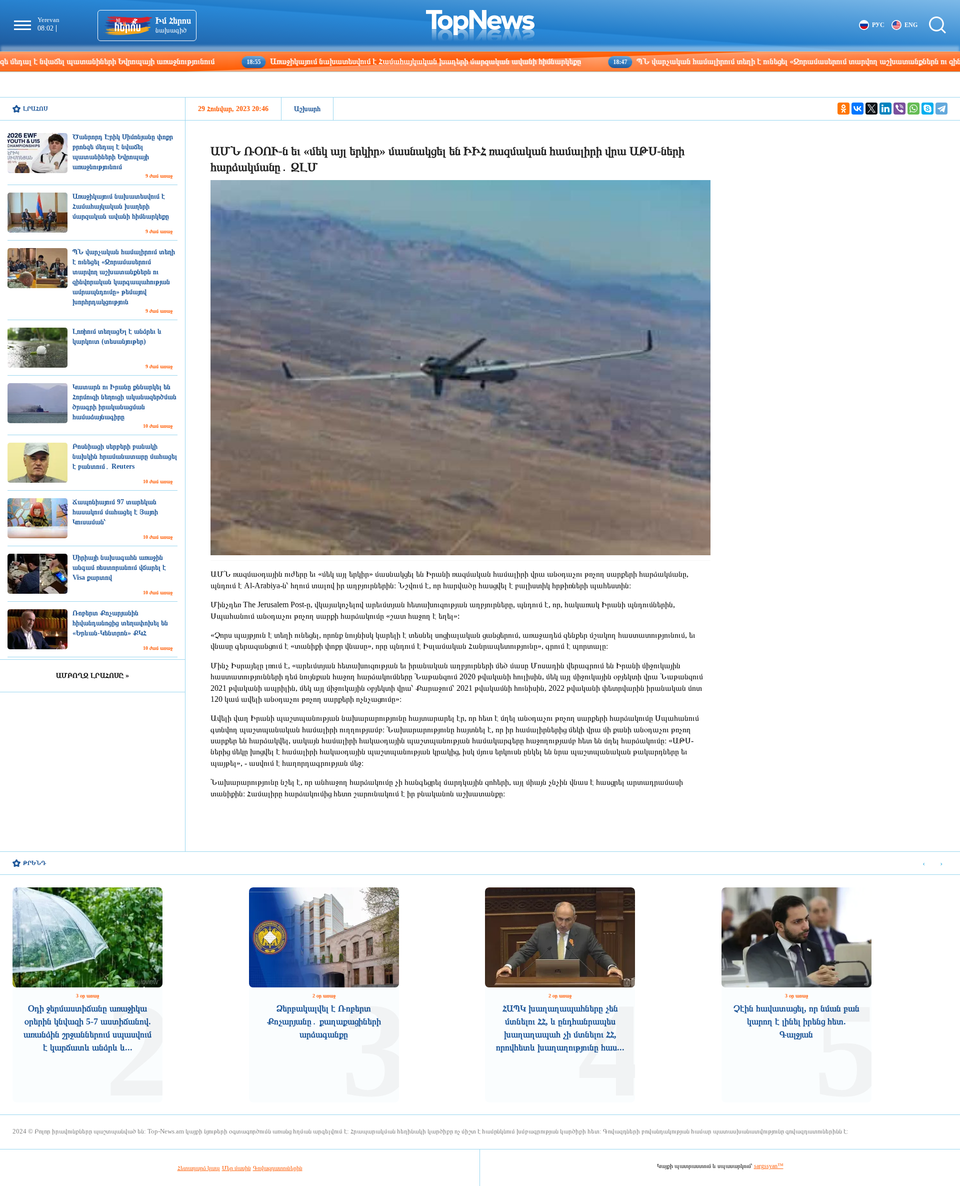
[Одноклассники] (844, 109)
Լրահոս (35, 108)
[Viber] (900, 109)
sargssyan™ (769, 1165)
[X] (872, 109)
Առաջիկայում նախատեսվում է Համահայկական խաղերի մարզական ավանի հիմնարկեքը (348, 61)
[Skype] (928, 109)
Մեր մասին (236, 1167)
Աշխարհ (307, 109)
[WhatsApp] (914, 109)
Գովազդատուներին (277, 1167)
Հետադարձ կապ (199, 1167)
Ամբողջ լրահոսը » (92, 675)
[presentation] (924, 863)
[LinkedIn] (886, 109)
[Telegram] (942, 109)
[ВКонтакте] (858, 109)
